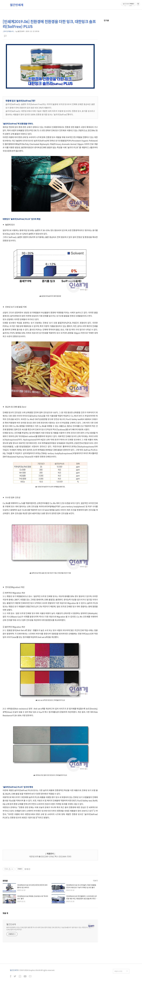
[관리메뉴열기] (138, 4)
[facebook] (10, 976)
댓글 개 (5, 913)
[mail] (30, 976)
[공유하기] (9, 869)
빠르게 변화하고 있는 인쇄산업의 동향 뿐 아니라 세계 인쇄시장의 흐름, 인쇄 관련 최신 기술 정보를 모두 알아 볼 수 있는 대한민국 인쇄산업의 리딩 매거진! (47, 928)
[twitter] (15, 976)
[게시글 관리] (12, 869)
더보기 (95, 880)
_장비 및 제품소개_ (8, 31)
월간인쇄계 (16, 5)
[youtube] (25, 976)
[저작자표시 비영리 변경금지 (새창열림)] (27, 869)
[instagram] (20, 976)
